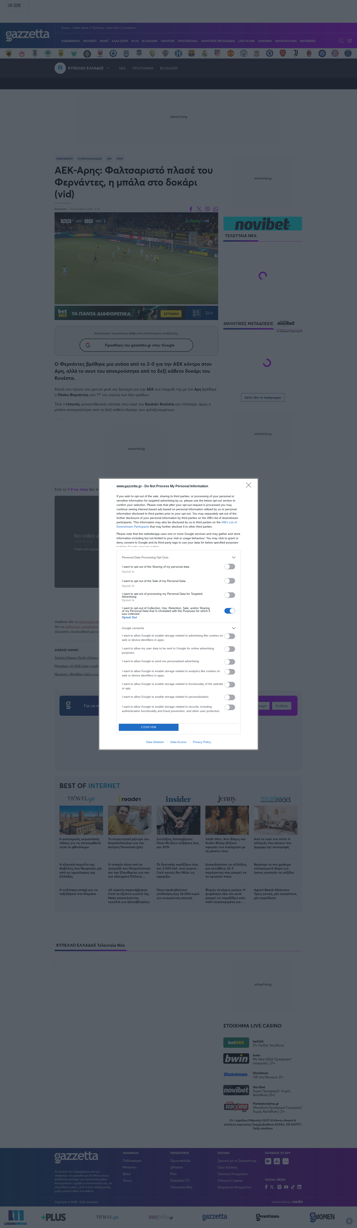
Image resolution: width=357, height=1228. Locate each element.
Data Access (178, 742)
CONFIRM (148, 727)
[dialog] (178, 614)
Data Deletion (155, 742)
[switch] (229, 566)
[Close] (250, 486)
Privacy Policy (202, 742)
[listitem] (178, 557)
